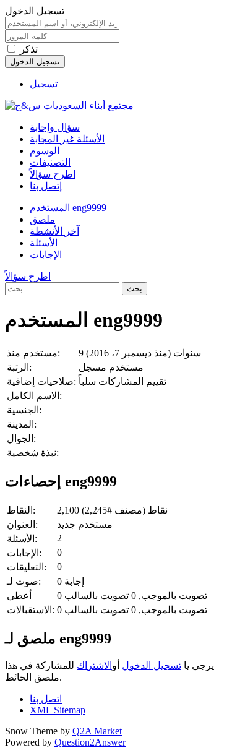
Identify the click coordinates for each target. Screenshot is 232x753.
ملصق (42, 219)
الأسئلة (44, 243)
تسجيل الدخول (151, 665)
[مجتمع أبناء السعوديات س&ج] (69, 105)
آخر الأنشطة (54, 231)
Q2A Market (97, 731)
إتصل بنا (46, 186)
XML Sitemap (57, 710)
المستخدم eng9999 (68, 207)
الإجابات (46, 254)
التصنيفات (50, 162)
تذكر (29, 49)
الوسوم (44, 150)
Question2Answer (90, 742)
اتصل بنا (46, 699)
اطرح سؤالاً (52, 174)
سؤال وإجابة (55, 127)
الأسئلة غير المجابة (67, 139)
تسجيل (44, 84)
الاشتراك (94, 665)
